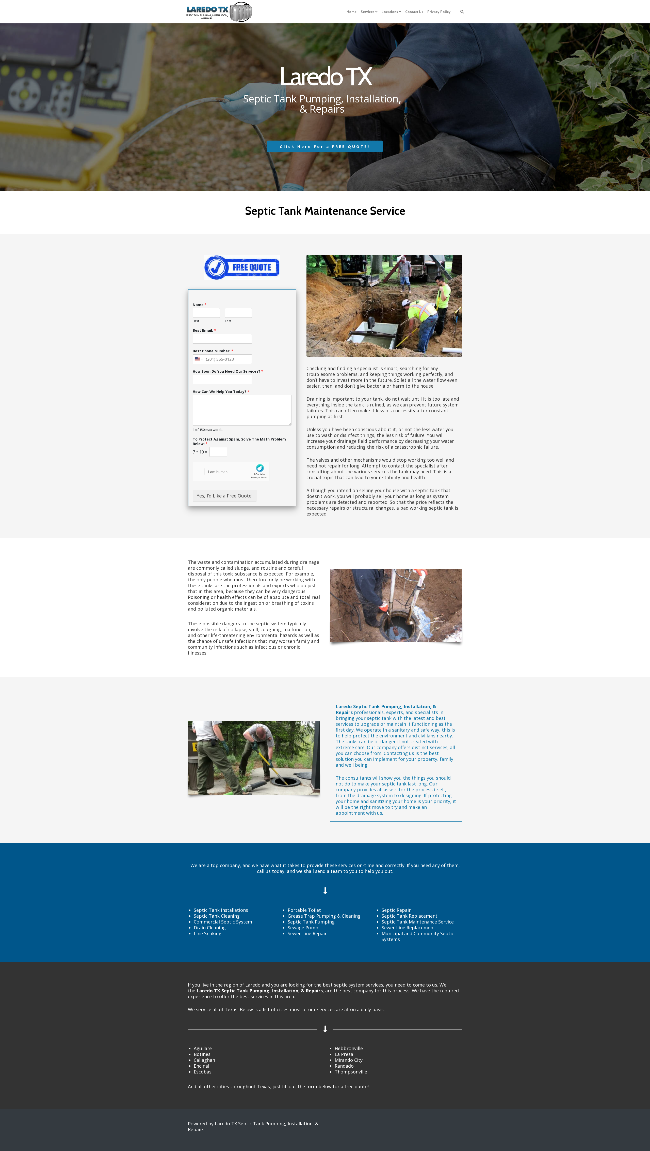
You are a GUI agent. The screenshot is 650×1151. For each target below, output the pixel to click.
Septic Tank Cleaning (217, 916)
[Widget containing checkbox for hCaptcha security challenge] (231, 471)
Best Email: (204, 330)
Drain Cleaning (210, 928)
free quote (356, 1086)
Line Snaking (207, 933)
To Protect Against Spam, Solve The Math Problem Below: (239, 441)
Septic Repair (396, 910)
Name (200, 304)
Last (228, 321)
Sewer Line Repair (307, 933)
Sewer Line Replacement (408, 928)
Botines (202, 1054)
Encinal (201, 1066)
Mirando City (349, 1060)
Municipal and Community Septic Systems (418, 936)
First (196, 321)
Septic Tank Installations (221, 910)
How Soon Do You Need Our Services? (228, 371)
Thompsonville (351, 1072)
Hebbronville (349, 1048)
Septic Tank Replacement (409, 916)
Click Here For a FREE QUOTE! (325, 146)
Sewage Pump (303, 928)
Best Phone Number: (213, 351)
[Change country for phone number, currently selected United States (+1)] (198, 359)
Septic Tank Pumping (311, 922)
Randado (344, 1066)
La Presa (344, 1054)
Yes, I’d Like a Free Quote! (224, 496)
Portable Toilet (304, 910)
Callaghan (204, 1060)
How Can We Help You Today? (221, 391)
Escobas (203, 1072)
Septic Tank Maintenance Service (418, 922)
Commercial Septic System (223, 922)
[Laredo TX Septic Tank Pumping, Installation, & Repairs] (219, 11)
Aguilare (203, 1048)
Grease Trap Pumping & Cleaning (324, 916)
